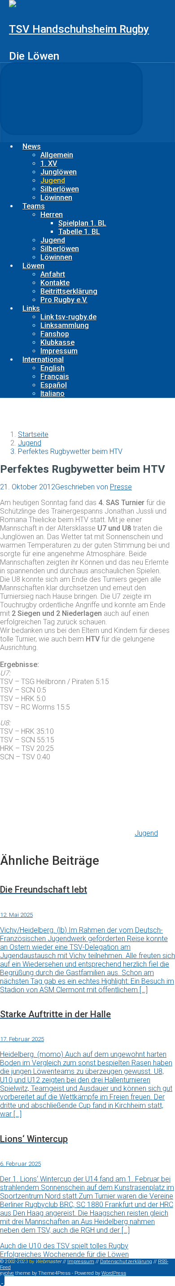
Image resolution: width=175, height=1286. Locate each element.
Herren (51, 214)
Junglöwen (58, 172)
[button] (2, 1280)
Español (53, 385)
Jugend (52, 180)
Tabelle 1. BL (79, 231)
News (31, 146)
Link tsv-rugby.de (68, 317)
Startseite (33, 434)
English (52, 368)
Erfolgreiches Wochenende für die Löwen (64, 1254)
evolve (7, 1273)
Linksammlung (64, 325)
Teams (33, 206)
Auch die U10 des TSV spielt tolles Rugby (64, 1246)
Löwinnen (56, 197)
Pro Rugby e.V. (64, 300)
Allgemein (56, 155)
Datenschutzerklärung (126, 1261)
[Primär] (71, 98)
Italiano (52, 393)
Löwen (33, 266)
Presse (121, 487)
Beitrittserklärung (68, 291)
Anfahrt (52, 274)
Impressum (59, 351)
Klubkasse (57, 342)
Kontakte (55, 283)
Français (54, 376)
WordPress (113, 1273)
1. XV (48, 163)
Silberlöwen (59, 189)
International (43, 359)
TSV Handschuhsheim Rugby (79, 29)
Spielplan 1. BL (82, 223)
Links (31, 308)
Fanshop (54, 334)
